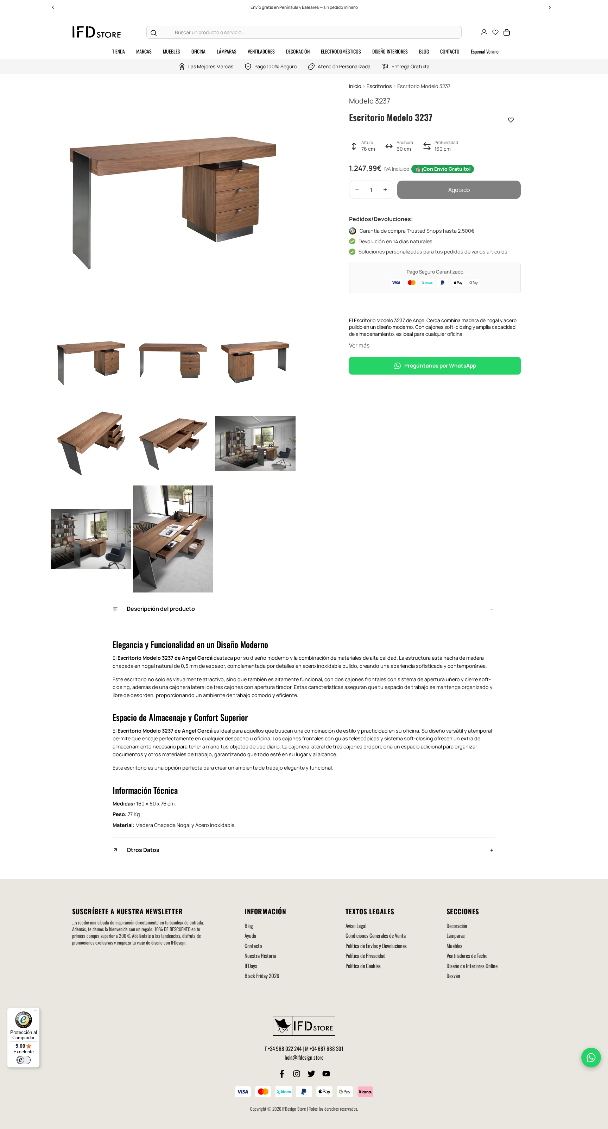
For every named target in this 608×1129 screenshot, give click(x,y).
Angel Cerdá (197, 657)
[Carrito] (506, 32)
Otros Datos (143, 850)
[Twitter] (311, 1074)
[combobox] (311, 32)
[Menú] (35, 1012)
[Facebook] (282, 1074)
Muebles (454, 945)
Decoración (456, 925)
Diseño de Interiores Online (472, 966)
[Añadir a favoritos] (511, 120)
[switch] (24, 1060)
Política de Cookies (363, 966)
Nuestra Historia (260, 955)
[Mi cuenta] (484, 32)
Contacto (253, 945)
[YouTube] (326, 1074)
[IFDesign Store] (97, 32)
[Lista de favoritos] (495, 32)
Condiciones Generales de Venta (376, 935)
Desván (453, 975)
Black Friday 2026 (262, 975)
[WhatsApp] (591, 1057)
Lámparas (455, 935)
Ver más (359, 345)
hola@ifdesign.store (304, 1057)
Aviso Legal (356, 925)
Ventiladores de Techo (466, 955)
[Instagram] (296, 1074)
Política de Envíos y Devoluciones (376, 945)
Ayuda (250, 935)
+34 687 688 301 (326, 1048)
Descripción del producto (161, 609)
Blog (249, 925)
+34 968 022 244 (285, 1048)
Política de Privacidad (366, 955)
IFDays (251, 966)
